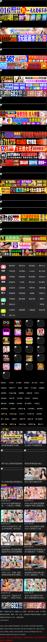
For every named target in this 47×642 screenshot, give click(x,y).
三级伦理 (12, 271)
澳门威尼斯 (38, 419)
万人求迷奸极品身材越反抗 (11, 481)
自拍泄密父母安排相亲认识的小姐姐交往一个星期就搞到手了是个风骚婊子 (35, 551)
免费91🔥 (4, 424)
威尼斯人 (4, 383)
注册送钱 (4, 388)
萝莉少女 (42, 266)
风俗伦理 (42, 310)
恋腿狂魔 (42, 288)
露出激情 (22, 299)
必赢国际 (41, 388)
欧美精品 (32, 266)
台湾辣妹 (12, 277)
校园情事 (22, 310)
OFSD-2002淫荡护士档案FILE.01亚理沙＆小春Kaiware (34, 528)
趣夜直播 (4, 403)
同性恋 (42, 304)
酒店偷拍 (4, 398)
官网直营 (26, 383)
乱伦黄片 (27, 398)
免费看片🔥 (21, 409)
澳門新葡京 (4, 409)
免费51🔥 (4, 414)
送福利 (20, 388)
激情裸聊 (39, 409)
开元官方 (22, 414)
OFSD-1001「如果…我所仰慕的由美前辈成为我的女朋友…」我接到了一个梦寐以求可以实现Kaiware (11, 575)
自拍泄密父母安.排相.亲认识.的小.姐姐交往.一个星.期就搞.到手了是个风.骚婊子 (35, 574)
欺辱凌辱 (12, 282)
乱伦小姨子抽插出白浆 (33, 481)
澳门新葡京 (28, 403)
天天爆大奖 (30, 414)
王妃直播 (19, 398)
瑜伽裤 (32, 293)
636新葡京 (31, 409)
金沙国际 (39, 414)
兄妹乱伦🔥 (22, 424)
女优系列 (22, 288)
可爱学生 (32, 288)
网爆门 (42, 299)
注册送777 (12, 388)
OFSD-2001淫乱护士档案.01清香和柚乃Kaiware (34, 596)
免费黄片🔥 (32, 424)
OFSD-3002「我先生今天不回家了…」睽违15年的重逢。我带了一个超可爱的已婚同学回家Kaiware (11, 598)
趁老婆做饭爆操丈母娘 (10, 445)
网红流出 (32, 282)
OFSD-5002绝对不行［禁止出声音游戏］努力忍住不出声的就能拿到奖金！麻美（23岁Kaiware (11, 529)
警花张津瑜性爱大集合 (33, 463)
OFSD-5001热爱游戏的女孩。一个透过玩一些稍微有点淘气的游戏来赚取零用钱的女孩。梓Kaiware (11, 506)
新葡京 (26, 388)
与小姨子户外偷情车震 (33, 445)
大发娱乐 (37, 403)
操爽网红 (21, 393)
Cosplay (32, 271)
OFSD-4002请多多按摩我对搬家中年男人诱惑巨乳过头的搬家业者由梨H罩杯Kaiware (35, 506)
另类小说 (12, 315)
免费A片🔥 (12, 424)
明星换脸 (22, 293)
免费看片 (14, 419)
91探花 (22, 282)
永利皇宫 (13, 409)
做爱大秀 (22, 419)
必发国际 (19, 403)
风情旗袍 (12, 293)
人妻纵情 (32, 310)
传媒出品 (12, 304)
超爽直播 (29, 393)
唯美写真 (32, 299)
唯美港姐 (32, 277)
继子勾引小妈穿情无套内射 (11, 463)
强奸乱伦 (22, 266)
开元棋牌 (18, 383)
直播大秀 (30, 419)
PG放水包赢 (12, 393)
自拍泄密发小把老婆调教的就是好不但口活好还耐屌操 (11, 550)
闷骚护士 (42, 293)
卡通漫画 (12, 299)
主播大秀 (11, 398)
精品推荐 (12, 266)
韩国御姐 (22, 277)
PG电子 (42, 383)
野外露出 (42, 282)
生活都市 (12, 310)
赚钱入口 (41, 424)
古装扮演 (12, 288)
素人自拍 (42, 271)
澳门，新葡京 (5, 419)
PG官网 (11, 383)
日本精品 (22, 271)
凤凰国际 (4, 393)
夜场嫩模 (11, 403)
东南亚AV (42, 277)
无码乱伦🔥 (13, 414)
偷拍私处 (35, 398)
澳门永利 (34, 383)
